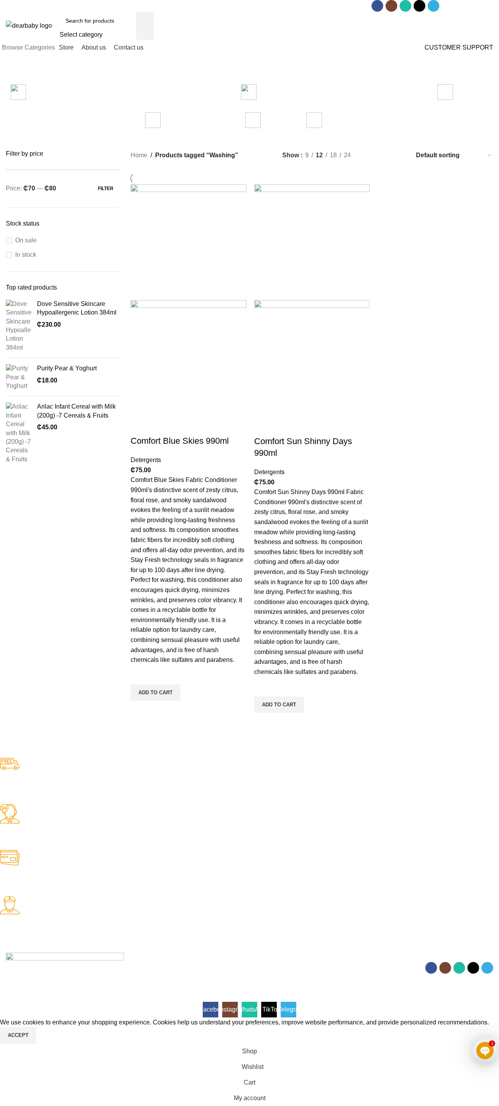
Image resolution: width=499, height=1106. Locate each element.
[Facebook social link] (377, 6)
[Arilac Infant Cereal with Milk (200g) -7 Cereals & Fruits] (18, 433)
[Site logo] (29, 25)
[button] (155, 693)
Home (139, 155)
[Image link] (65, 957)
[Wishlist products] (446, 26)
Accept (18, 1035)
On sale (26, 240)
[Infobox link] (243, 781)
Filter (105, 188)
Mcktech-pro (115, 978)
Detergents (146, 460)
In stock (25, 254)
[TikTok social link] (419, 6)
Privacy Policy (69, 996)
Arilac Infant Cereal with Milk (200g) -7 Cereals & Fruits (76, 410)
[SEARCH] (145, 26)
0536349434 (194, 6)
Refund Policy (25, 996)
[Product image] (188, 357)
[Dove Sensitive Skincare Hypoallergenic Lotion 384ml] (18, 326)
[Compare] (140, 425)
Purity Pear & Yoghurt (67, 368)
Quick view (140, 710)
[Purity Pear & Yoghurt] (18, 377)
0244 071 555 (85, 6)
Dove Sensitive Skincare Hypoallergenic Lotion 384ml (77, 308)
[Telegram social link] (433, 6)
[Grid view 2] (369, 155)
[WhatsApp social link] (405, 6)
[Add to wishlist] (140, 675)
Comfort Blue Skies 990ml (180, 441)
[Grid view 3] (384, 155)
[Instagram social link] (391, 6)
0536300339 (140, 6)
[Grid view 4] (399, 155)
